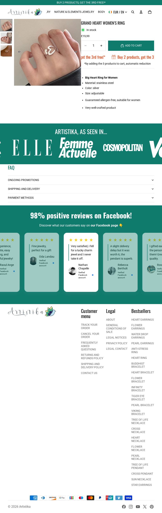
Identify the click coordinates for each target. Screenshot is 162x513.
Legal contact (116, 348)
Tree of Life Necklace (139, 421)
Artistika (25, 506)
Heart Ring (139, 357)
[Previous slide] (18, 52)
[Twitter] (144, 506)
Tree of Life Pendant (139, 466)
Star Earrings (141, 484)
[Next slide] (76, 52)
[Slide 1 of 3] (6, 25)
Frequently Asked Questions (89, 346)
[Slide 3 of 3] (6, 51)
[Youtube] (138, 506)
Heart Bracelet (142, 372)
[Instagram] (130, 506)
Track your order (89, 326)
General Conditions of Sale (116, 328)
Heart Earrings (142, 319)
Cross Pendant (142, 473)
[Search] (132, 12)
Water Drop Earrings (139, 336)
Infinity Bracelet (138, 389)
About (110, 319)
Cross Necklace (138, 430)
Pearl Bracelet (142, 405)
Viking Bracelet (138, 412)
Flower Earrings (138, 327)
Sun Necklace (141, 479)
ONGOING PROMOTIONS (23, 180)
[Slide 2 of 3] (6, 38)
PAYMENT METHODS (21, 197)
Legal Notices (116, 337)
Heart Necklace (138, 439)
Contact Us (89, 373)
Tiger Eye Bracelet (138, 397)
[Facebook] (124, 506)
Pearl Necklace (138, 457)
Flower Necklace (138, 448)
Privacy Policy (116, 343)
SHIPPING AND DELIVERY (24, 188)
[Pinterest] (151, 506)
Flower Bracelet (138, 380)
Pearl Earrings (142, 343)
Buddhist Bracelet (138, 365)
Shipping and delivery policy (92, 365)
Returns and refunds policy (92, 356)
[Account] (141, 12)
